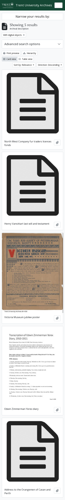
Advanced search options (22, 44)
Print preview (12, 53)
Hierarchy (31, 53)
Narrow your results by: (33, 16)
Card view (11, 59)
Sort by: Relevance (23, 64)
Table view (26, 59)
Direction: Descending (49, 64)
